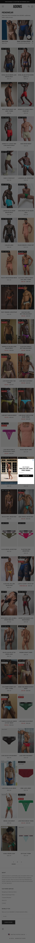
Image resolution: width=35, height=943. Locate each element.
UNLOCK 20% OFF (25, 475)
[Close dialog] (33, 460)
